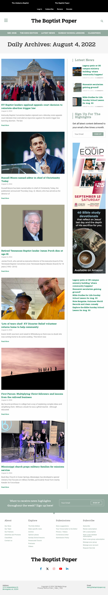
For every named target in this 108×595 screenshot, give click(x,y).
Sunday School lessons (36, 538)
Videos (30, 546)
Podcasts (31, 543)
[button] (102, 21)
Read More (5, 125)
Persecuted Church (35, 541)
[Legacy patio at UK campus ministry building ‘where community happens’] (77, 71)
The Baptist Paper (62, 3)
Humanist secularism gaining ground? (93, 86)
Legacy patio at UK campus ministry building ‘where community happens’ (93, 70)
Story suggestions (62, 526)
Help (56, 588)
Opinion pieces (33, 535)
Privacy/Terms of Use (45, 588)
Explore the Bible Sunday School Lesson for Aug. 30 (88, 309)
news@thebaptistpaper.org (96, 587)
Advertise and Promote (13, 535)
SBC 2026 (11, 33)
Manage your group (90, 542)
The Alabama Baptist (20, 3)
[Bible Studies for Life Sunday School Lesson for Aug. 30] (77, 101)
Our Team (8, 529)
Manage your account (90, 545)
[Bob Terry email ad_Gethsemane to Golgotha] (89, 241)
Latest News (48, 33)
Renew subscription (90, 529)
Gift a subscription (89, 532)
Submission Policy (62, 538)
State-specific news (35, 529)
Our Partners (9, 532)
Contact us (8, 541)
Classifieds (94, 33)
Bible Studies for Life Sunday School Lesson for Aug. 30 (93, 100)
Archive (31, 532)
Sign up (97, 134)
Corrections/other (62, 535)
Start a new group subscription (94, 539)
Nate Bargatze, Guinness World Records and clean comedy (88, 303)
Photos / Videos (61, 532)
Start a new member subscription (90, 535)
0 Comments (99, 78)
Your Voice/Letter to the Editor (66, 529)
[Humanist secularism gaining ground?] (77, 87)
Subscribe (86, 526)
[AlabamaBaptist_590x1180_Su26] (89, 176)
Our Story (8, 526)
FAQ (61, 588)
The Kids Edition (29, 33)
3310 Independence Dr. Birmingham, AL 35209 (10, 588)
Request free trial (89, 548)
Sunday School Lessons (71, 33)
